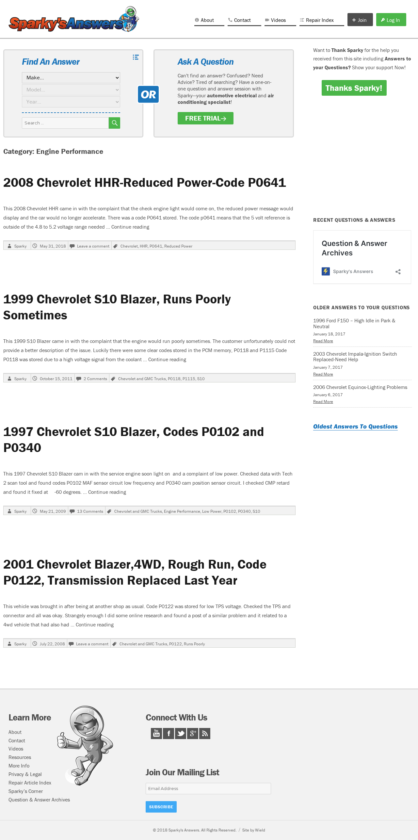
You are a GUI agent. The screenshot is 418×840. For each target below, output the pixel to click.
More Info (18, 765)
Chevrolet (129, 246)
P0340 (244, 511)
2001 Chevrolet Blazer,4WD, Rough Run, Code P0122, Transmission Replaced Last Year (134, 572)
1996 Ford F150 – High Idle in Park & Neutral (354, 323)
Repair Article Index (29, 782)
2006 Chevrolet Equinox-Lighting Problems (360, 387)
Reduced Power (178, 246)
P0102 (229, 511)
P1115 (189, 378)
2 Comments (95, 378)
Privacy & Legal (25, 774)
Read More (323, 341)
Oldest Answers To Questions (355, 426)
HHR (144, 246)
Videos (278, 20)
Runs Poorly (194, 644)
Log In (393, 20)
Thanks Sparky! (354, 88)
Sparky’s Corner (25, 791)
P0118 (174, 378)
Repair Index (320, 20)
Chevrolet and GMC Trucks (142, 378)
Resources (19, 757)
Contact (242, 20)
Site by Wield (253, 830)
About (207, 20)
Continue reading (130, 226)
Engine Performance (182, 511)
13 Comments (90, 511)
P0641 (156, 246)
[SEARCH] (114, 123)
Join (362, 20)
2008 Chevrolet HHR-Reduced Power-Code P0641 (144, 182)
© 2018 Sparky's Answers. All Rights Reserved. (194, 830)
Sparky (20, 246)
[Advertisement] (363, 161)
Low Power (211, 511)
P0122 (175, 644)
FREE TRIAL (203, 118)
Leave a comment (93, 246)
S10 (201, 378)
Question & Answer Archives (39, 799)
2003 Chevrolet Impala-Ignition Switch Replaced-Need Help (355, 356)
